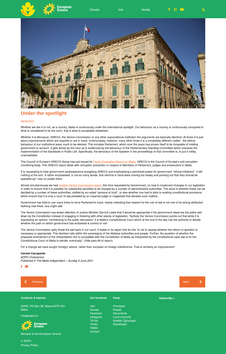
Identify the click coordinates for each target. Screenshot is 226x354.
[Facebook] (21, 268)
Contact (94, 331)
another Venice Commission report (80, 185)
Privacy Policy (29, 345)
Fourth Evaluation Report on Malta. (114, 161)
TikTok (94, 320)
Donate (94, 9)
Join (120, 9)
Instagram (96, 317)
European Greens (50, 334)
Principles (119, 306)
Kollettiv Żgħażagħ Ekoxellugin (124, 322)
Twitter (94, 328)
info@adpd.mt (29, 316)
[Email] (26, 268)
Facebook (96, 313)
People (117, 310)
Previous (37, 281)
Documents (120, 313)
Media (146, 9)
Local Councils (122, 317)
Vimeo (94, 324)
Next (186, 281)
